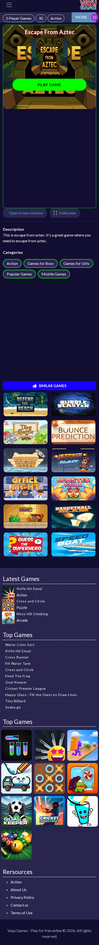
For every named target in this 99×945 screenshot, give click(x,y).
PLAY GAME (49, 84)
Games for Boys (40, 263)
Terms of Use (21, 912)
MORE (81, 17)
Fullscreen (67, 213)
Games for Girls (76, 263)
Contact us (19, 905)
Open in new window (26, 213)
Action (12, 263)
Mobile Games (54, 274)
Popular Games (19, 274)
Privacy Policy (22, 897)
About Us (18, 889)
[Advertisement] (49, 158)
